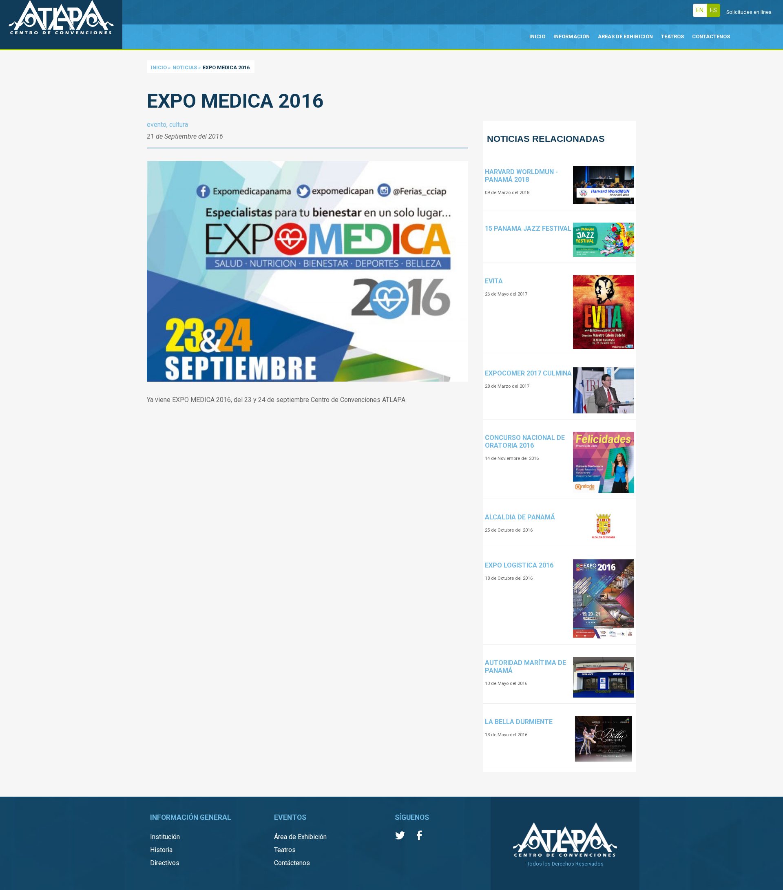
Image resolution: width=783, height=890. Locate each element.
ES (713, 10)
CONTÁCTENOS (711, 36)
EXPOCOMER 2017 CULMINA (528, 373)
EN (699, 10)
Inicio (159, 67)
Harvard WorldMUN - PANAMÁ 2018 (521, 175)
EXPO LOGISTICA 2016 (519, 565)
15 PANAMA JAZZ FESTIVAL (528, 228)
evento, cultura (167, 124)
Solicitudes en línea (749, 12)
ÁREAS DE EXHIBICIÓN (625, 36)
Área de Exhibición (300, 837)
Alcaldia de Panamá (520, 517)
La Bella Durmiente (519, 722)
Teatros (285, 850)
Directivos (164, 863)
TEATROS (672, 36)
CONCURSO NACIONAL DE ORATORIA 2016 (525, 441)
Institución (165, 837)
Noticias (185, 67)
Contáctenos (292, 863)
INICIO (537, 36)
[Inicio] (61, 24)
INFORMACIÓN (571, 36)
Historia (161, 850)
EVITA (494, 281)
